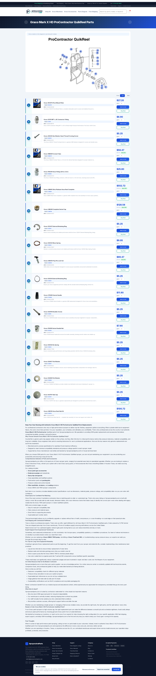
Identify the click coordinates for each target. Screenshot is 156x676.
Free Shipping (93, 11)
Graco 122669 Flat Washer (52, 378)
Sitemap (90, 656)
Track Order (113, 6)
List (123, 95)
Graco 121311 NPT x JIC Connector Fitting (56, 119)
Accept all (116, 669)
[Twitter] (33, 662)
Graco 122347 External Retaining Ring (55, 226)
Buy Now (123, 110)
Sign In (119, 6)
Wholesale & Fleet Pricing (59, 6)
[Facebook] (26, 662)
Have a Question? (74, 656)
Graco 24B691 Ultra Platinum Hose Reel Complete (59, 189)
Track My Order (74, 651)
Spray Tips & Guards (57, 651)
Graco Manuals (28, 6)
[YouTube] (36, 662)
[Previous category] (26, 22)
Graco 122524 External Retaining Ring (55, 278)
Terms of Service (29, 672)
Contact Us (91, 651)
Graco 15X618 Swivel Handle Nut (54, 328)
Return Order (91, 653)
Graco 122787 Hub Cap (51, 394)
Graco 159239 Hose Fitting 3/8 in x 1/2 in (56, 171)
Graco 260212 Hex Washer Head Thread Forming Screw (61, 136)
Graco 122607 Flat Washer (52, 361)
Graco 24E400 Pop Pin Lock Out (54, 260)
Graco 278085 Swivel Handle (53, 295)
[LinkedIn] (30, 662)
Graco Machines (57, 11)
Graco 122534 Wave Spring (52, 243)
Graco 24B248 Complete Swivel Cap (55, 209)
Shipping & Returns (75, 653)
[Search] (125, 12)
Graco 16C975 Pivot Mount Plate (54, 103)
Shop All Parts (55, 658)
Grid (128, 95)
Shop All (48, 11)
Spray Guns (55, 656)
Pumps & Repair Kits (57, 653)
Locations (90, 658)
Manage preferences (88, 669)
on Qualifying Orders (44, 3)
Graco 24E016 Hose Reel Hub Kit (54, 411)
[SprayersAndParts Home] (34, 11)
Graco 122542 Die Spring (51, 345)
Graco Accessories (70, 11)
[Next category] (130, 22)
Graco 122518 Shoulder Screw (53, 311)
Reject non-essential (103, 669)
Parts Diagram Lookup (75, 645)
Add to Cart (123, 107)
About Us (90, 645)
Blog (89, 648)
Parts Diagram (37, 6)
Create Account (127, 6)
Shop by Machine (47, 6)
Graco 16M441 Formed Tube (52, 154)
